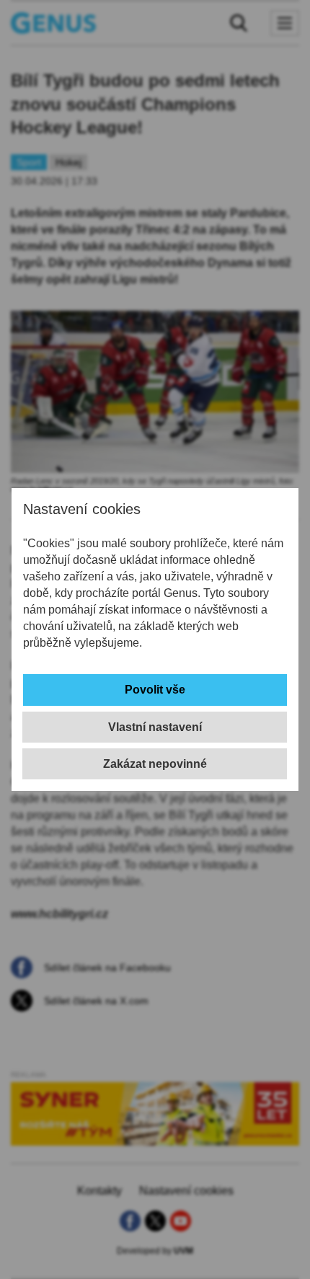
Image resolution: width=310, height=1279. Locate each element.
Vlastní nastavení (155, 727)
